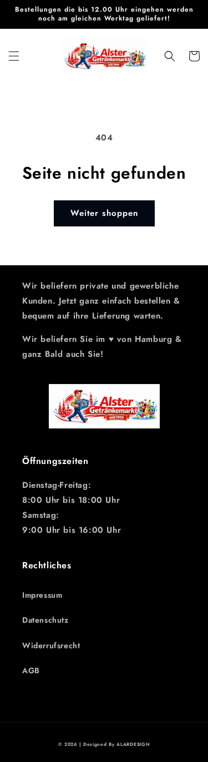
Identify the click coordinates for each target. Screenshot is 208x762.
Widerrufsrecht (51, 645)
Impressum (42, 594)
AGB (31, 670)
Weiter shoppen (104, 213)
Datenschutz (45, 619)
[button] (14, 56)
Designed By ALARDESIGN (116, 744)
